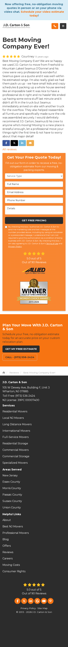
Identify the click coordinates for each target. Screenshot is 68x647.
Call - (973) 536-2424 (19, 357)
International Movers (16, 430)
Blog (5, 539)
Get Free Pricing (34, 220)
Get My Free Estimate (21, 348)
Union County (11, 507)
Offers (6, 545)
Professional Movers (15, 532)
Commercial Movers (15, 449)
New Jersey (10, 475)
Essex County (11, 481)
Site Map (42, 608)
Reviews (7, 552)
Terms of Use (52, 243)
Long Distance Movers (17, 424)
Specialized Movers (15, 462)
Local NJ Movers (13, 417)
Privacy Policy (15, 246)
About (6, 520)
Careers (7, 558)
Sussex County (12, 501)
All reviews (9, 149)
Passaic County (12, 494)
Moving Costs (11, 564)
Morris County (11, 488)
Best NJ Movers (12, 526)
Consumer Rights (13, 571)
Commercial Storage (15, 456)
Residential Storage (15, 443)
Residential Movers (14, 411)
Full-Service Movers (15, 437)
